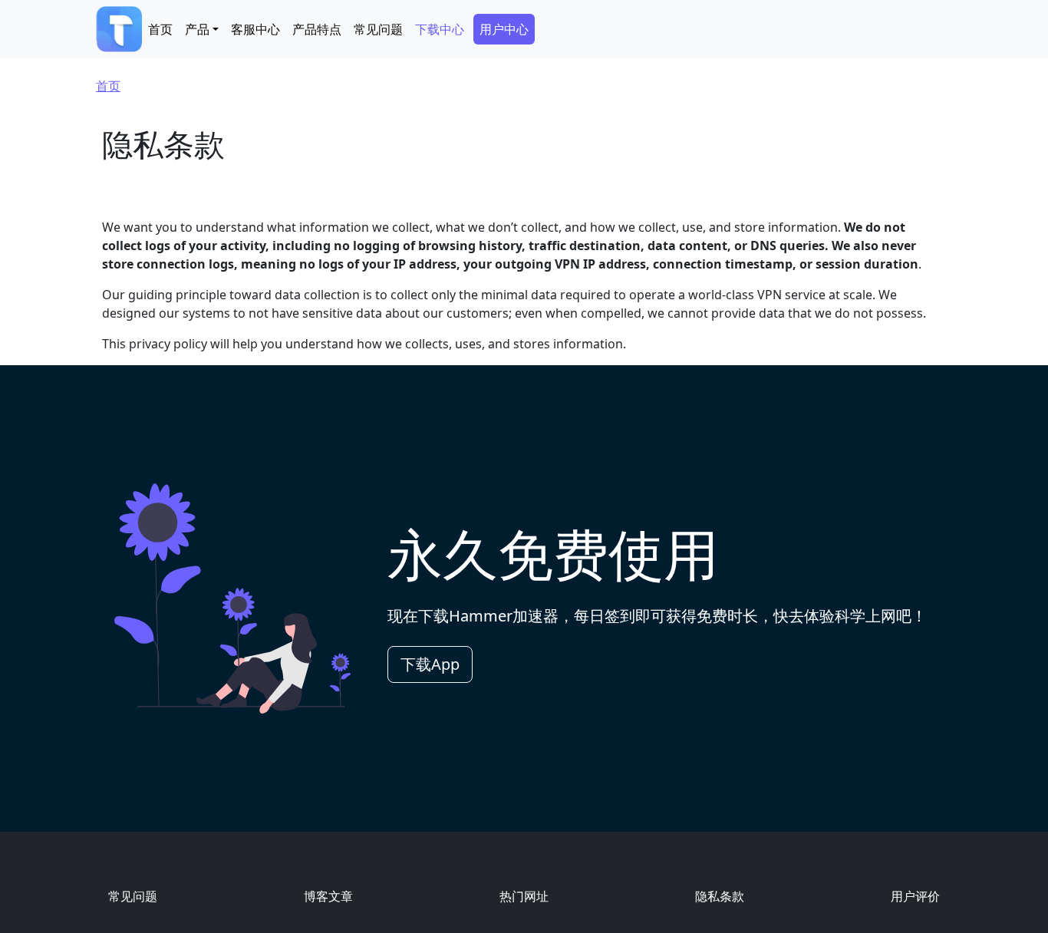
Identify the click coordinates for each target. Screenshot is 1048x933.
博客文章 (328, 896)
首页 (160, 29)
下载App (430, 664)
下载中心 (439, 29)
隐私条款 (719, 896)
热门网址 (524, 896)
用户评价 (915, 896)
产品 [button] (197, 29)
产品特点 (316, 29)
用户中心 (504, 29)
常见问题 (378, 29)
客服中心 (255, 29)
